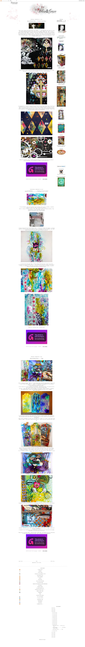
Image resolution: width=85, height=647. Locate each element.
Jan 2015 (54, 630)
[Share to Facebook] (45, 179)
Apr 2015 (54, 622)
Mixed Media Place (32, 30)
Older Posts (52, 561)
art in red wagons (40, 596)
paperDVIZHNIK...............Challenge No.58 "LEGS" (36, 191)
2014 (53, 632)
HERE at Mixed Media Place (44, 160)
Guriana (40, 578)
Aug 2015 (54, 617)
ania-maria (40, 602)
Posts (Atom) (39, 562)
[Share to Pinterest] (46, 179)
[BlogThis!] (43, 179)
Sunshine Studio (40, 586)
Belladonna (40, 585)
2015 (53, 611)
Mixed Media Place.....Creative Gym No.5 (36, 21)
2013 (53, 633)
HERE (46, 387)
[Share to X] (44, 179)
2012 (53, 634)
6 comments (39, 346)
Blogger (44, 639)
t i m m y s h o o (40, 598)
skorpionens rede (40, 599)
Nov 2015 (54, 613)
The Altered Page (40, 582)
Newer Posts (21, 561)
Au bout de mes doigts (40, 595)
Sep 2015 (54, 616)
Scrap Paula (40, 579)
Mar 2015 (54, 623)
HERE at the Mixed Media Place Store (37, 530)
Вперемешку (40, 592)
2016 (53, 610)
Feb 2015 (54, 624)
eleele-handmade (40, 576)
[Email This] (42, 179)
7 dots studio (40, 572)
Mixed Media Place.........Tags (36, 358)
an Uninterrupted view (40, 588)
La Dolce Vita (40, 569)
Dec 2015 (54, 612)
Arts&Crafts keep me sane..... (40, 589)
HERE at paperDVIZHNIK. (40, 210)
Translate (64, 21)
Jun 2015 (54, 619)
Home (36, 561)
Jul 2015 (54, 618)
